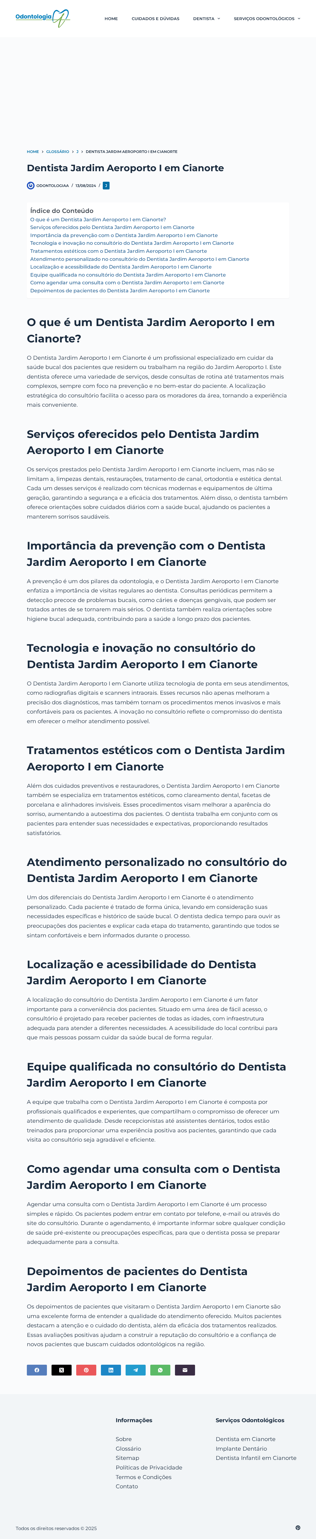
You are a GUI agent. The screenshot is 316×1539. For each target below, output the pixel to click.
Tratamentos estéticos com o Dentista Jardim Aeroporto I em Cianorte (118, 251)
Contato (127, 1486)
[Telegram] (136, 1370)
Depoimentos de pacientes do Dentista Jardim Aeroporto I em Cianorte (120, 291)
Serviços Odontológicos (264, 18)
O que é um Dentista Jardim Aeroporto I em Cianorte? (98, 220)
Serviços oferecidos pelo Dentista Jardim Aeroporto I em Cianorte (112, 227)
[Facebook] (37, 1370)
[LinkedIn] (111, 1370)
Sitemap (127, 1458)
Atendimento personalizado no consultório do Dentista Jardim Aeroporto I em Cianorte (139, 259)
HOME (111, 18)
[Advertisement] (158, 83)
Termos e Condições (144, 1477)
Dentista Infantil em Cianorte (256, 1458)
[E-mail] (185, 1370)
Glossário (128, 1448)
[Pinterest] (86, 1370)
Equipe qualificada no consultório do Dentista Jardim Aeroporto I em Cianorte (128, 275)
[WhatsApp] (160, 1370)
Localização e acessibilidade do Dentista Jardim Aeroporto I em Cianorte (121, 267)
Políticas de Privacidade (149, 1467)
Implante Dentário (241, 1448)
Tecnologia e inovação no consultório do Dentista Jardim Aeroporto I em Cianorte (132, 243)
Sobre (124, 1439)
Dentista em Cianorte (246, 1439)
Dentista (203, 18)
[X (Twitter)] (62, 1370)
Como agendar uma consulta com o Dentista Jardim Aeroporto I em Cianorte (127, 283)
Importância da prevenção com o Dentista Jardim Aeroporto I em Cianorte (124, 235)
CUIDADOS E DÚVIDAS (155, 18)
